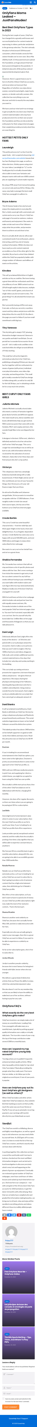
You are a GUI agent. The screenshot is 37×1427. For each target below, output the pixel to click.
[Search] (35, 2)
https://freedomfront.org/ (14, 1246)
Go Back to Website (28, 5)
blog (4, 8)
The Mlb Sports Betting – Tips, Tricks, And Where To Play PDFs (18, 1339)
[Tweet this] (14, 1215)
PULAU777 (9, 1249)
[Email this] (4, 1215)
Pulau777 (9, 1240)
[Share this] (9, 1215)
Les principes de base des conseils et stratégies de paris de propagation (18, 1307)
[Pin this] (19, 1215)
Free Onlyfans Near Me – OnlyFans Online (16, 1272)
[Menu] (31, 2)
